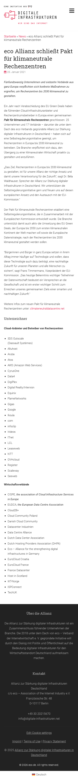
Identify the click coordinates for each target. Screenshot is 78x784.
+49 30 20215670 (39, 713)
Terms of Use (32, 741)
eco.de (32, 764)
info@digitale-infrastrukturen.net (39, 718)
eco (57, 633)
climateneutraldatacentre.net (47, 308)
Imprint (16, 741)
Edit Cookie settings (39, 733)
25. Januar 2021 (16, 72)
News (22, 36)
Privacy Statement (54, 741)
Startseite (10, 36)
